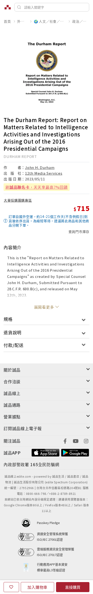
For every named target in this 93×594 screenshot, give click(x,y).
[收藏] (11, 587)
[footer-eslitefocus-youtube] (75, 440)
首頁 (7, 21)
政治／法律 (80, 21)
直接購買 (72, 587)
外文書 (22, 21)
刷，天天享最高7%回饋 (36, 187)
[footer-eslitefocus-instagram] (86, 440)
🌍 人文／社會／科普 (50, 21)
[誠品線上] (7, 7)
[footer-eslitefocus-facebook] (65, 440)
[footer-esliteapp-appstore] (45, 452)
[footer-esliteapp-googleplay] (75, 452)
